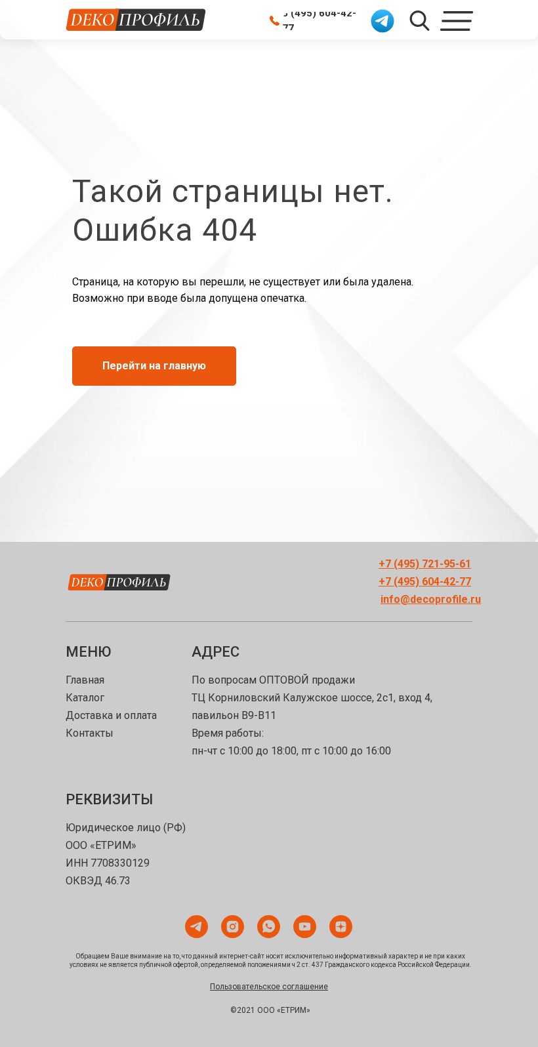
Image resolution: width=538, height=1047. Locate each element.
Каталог (85, 888)
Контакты (90, 924)
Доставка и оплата (111, 906)
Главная (85, 871)
